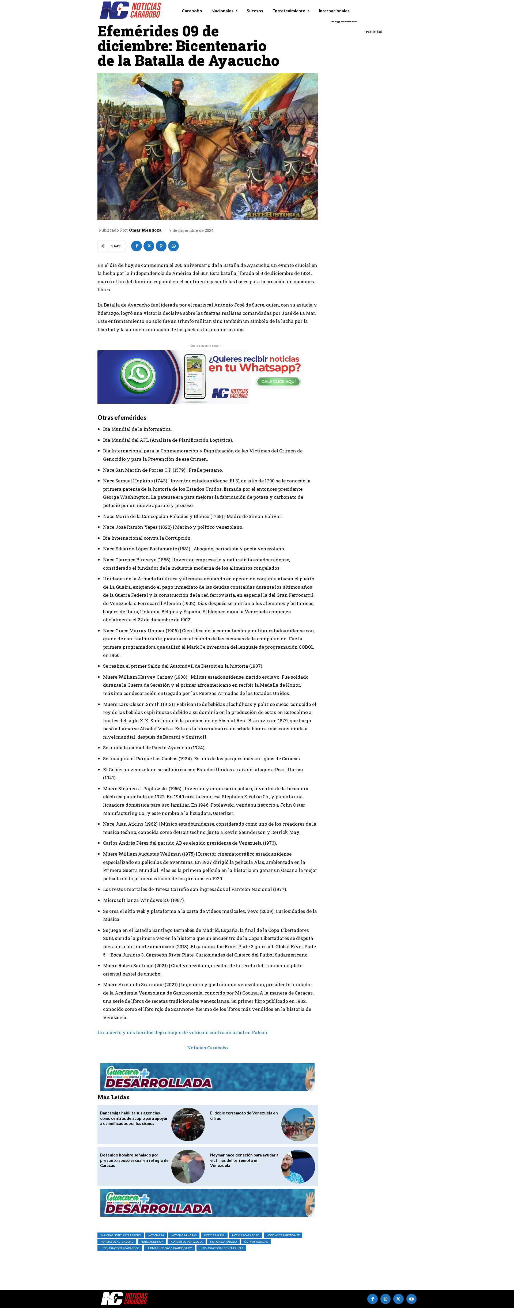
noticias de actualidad (116, 1241)
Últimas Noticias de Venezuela (221, 1248)
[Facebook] (136, 246)
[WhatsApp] (173, 246)
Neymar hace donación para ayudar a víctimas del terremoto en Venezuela (244, 1160)
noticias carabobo (245, 1235)
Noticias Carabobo (207, 1048)
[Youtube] (411, 1299)
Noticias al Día (214, 1235)
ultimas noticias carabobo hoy (169, 1248)
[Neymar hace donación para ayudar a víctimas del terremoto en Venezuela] (298, 1166)
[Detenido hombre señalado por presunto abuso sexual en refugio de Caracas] (188, 1166)
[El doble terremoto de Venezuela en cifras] (298, 1124)
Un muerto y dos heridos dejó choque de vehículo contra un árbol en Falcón (182, 1032)
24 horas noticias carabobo (120, 1235)
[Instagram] (385, 1299)
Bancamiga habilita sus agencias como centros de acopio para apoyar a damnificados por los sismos (134, 1118)
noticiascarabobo (223, 1241)
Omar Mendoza (145, 230)
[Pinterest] (161, 246)
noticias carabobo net (283, 1235)
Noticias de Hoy (152, 1241)
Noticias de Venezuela (187, 1241)
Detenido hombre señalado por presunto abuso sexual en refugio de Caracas (134, 1160)
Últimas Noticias (256, 1241)
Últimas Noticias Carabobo (119, 1248)
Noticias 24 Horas (183, 1235)
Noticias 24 (156, 1235)
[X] (148, 246)
